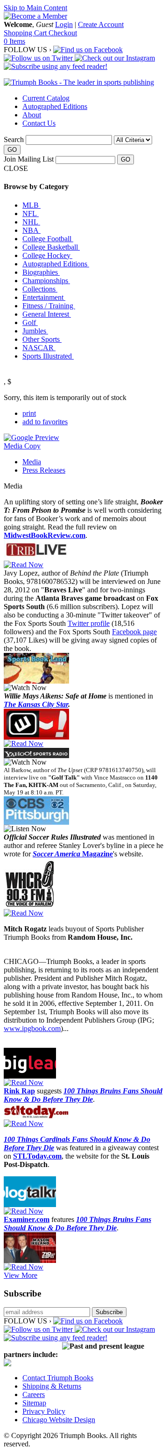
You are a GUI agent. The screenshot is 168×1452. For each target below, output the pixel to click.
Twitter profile (89, 623)
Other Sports (42, 339)
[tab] (93, 462)
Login (64, 24)
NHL (31, 222)
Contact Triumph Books (57, 1378)
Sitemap (34, 1403)
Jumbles (35, 331)
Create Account (101, 24)
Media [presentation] (31, 462)
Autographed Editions (54, 106)
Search (14, 139)
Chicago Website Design (58, 1420)
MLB (31, 205)
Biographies (41, 272)
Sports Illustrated (48, 356)
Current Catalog (46, 98)
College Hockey (47, 255)
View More (20, 1275)
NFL (30, 213)
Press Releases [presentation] (43, 470)
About (31, 115)
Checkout (63, 33)
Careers (33, 1394)
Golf (30, 322)
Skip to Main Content (35, 8)
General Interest (46, 314)
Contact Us (39, 123)
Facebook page (134, 632)
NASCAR (39, 348)
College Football (47, 239)
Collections (39, 289)
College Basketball (51, 247)
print (29, 413)
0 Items (14, 41)
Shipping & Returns (51, 1386)
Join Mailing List (29, 159)
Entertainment (43, 297)
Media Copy (22, 446)
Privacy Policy (43, 1411)
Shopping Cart (26, 33)
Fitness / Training (48, 306)
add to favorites (45, 422)
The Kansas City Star (36, 704)
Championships (46, 281)
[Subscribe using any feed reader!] (55, 66)
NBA (31, 230)
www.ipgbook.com (32, 1028)
